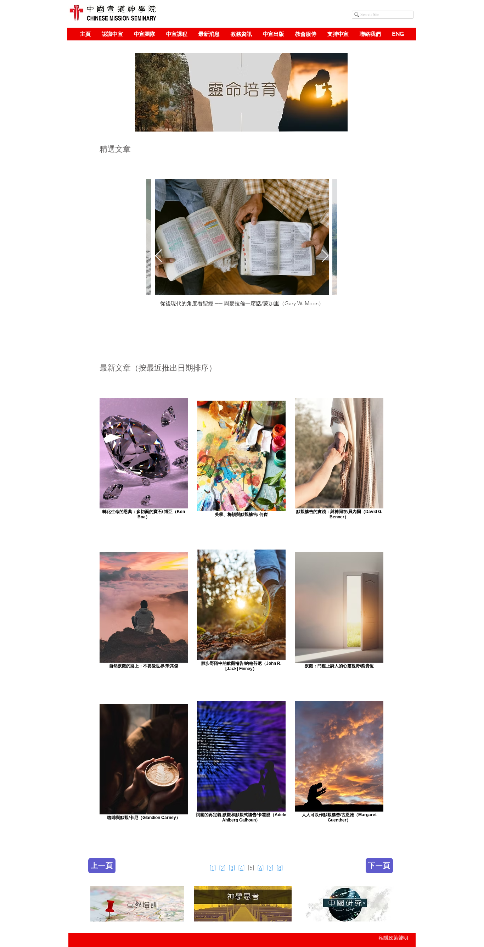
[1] (212, 868)
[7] (270, 868)
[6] (260, 868)
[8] (279, 868)
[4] (241, 868)
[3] (232, 868)
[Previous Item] (158, 256)
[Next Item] (325, 256)
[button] (112, 34)
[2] (222, 868)
